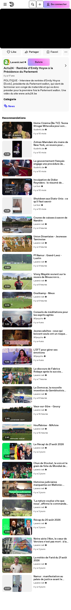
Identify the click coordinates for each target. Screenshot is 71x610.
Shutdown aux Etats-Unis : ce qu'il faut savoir (50, 200)
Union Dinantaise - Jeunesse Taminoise (50, 238)
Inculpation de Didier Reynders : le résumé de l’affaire (47, 181)
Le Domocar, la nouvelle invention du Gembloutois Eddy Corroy (48, 389)
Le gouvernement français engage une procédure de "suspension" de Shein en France (48, 162)
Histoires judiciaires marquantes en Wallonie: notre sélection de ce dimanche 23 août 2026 (47, 483)
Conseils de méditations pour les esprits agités (50, 314)
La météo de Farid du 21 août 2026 (50, 559)
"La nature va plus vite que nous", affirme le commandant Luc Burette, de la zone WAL (51, 502)
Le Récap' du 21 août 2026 (48, 444)
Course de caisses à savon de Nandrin (50, 219)
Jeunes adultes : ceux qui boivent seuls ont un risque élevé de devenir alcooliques (50, 332)
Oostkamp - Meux (44, 293)
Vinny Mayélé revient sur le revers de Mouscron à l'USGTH (49, 276)
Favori (54, 52)
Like (13, 52)
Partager (34, 52)
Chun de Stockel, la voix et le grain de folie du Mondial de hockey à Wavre (50, 465)
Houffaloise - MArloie (46, 425)
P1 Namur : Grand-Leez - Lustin (47, 257)
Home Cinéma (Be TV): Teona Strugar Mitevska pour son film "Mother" (50, 125)
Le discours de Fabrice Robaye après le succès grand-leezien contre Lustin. (50, 370)
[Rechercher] (32, 4)
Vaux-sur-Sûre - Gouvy (46, 406)
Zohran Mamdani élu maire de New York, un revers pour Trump (50, 144)
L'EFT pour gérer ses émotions (45, 351)
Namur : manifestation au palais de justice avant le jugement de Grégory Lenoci (50, 578)
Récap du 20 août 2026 (47, 520)
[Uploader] (40, 4)
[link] (15, 62)
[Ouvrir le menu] (5, 4)
